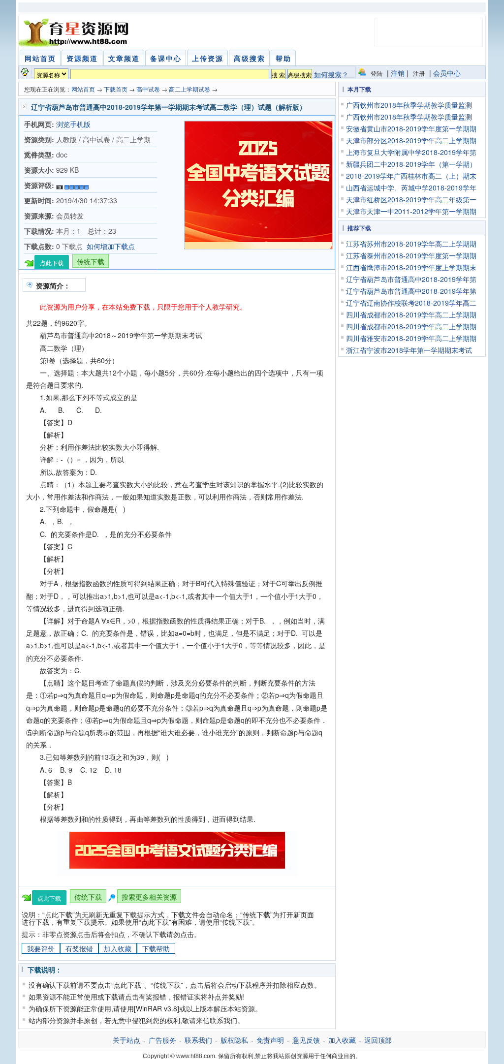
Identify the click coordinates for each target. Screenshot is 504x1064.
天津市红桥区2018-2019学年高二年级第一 (411, 199)
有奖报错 (79, 948)
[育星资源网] (75, 32)
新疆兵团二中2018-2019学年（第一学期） (411, 164)
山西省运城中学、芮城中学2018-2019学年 (411, 187)
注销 (398, 73)
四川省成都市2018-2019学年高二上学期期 (411, 314)
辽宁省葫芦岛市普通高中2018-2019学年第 (411, 279)
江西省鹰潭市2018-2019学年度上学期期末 (411, 267)
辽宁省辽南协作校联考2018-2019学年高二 (411, 303)
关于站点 (126, 1040)
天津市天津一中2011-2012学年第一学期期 (411, 211)
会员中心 (447, 73)
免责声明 (270, 1040)
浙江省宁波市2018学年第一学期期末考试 (409, 350)
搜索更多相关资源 (149, 897)
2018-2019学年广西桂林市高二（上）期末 (411, 176)
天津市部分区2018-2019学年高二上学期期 (411, 140)
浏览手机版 (73, 124)
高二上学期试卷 (189, 89)
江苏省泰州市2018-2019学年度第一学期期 (411, 255)
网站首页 (83, 89)
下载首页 (115, 89)
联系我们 (198, 1040)
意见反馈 (306, 1040)
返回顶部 (378, 1040)
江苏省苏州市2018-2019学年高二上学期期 (411, 244)
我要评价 (41, 948)
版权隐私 (234, 1040)
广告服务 (162, 1040)
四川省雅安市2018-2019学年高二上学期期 (411, 338)
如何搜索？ (331, 74)
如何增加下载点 (111, 246)
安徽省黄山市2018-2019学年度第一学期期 (411, 128)
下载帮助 (156, 948)
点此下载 (51, 262)
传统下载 (90, 261)
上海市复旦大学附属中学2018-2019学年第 (411, 152)
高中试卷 (148, 89)
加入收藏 (117, 948)
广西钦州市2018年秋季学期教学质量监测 (409, 105)
